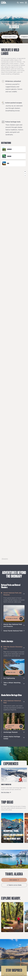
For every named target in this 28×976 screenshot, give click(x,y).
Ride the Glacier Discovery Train (12, 648)
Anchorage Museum (10, 732)
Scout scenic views (10, 37)
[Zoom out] (25, 174)
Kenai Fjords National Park (13, 631)
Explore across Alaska (15, 885)
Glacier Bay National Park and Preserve (12, 625)
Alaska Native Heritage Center (11, 738)
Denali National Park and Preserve (12, 594)
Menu (22, 3)
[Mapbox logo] (5, 559)
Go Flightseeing (9, 678)
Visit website (13, 880)
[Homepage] (3, 3)
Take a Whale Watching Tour (11, 684)
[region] (14, 365)
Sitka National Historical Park (12, 702)
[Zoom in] (25, 171)
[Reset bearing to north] (25, 176)
